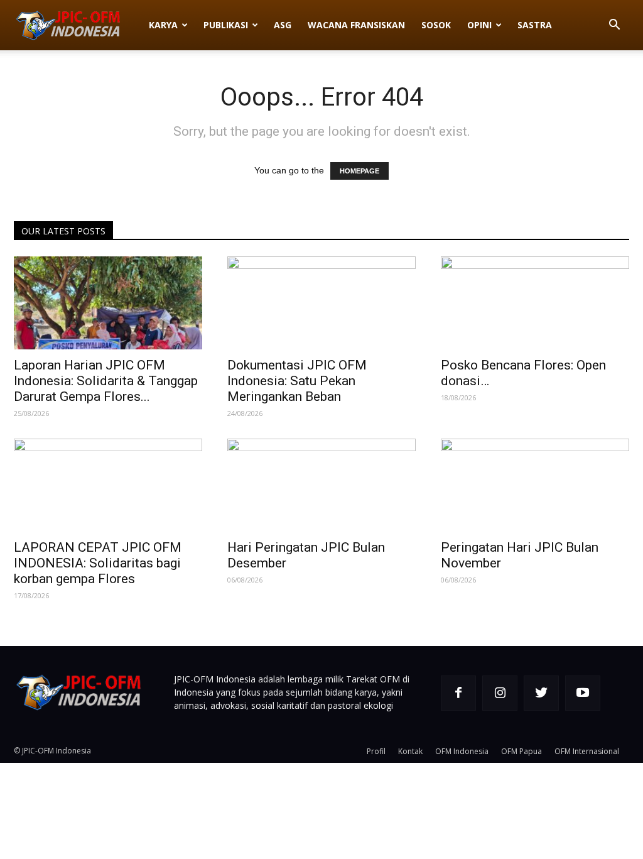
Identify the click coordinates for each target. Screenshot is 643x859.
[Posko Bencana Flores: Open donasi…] (535, 302)
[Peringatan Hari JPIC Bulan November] (535, 485)
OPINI (479, 25)
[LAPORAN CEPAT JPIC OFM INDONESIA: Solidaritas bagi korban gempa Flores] (108, 485)
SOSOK (436, 25)
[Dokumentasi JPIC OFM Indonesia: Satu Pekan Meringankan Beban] (321, 302)
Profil (376, 751)
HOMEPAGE (359, 171)
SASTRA (534, 25)
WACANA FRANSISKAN (356, 25)
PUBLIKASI (225, 25)
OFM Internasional (586, 751)
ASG (282, 25)
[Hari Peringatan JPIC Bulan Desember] (321, 485)
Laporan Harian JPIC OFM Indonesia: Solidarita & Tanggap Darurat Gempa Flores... (106, 381)
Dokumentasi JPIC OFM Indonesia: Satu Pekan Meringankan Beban (297, 381)
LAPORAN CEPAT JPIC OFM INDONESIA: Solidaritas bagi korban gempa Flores (97, 563)
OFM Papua (521, 751)
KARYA (163, 25)
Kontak (410, 751)
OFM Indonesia (462, 751)
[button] (614, 26)
